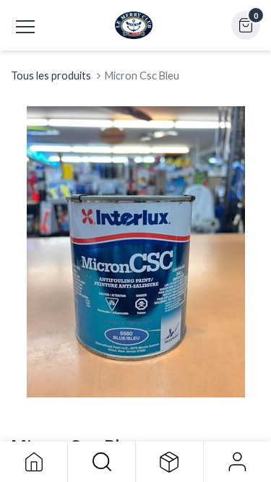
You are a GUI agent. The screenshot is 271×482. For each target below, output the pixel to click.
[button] (101, 462)
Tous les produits (51, 75)
